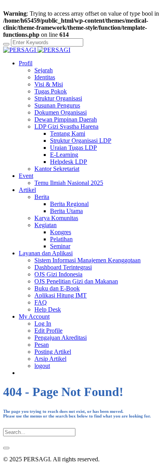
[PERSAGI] (36, 50)
